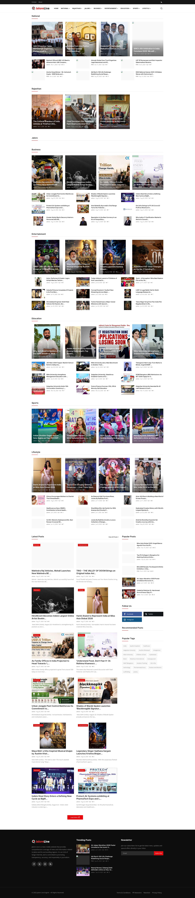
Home (56, 8)
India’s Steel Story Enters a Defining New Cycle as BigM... (148, 195)
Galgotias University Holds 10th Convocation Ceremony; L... (57, 387)
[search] (161, 8)
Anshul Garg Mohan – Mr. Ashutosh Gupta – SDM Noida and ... (58, 73)
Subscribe (158, 853)
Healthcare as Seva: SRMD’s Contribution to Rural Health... (56, 509)
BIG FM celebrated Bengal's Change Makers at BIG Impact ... (114, 486)
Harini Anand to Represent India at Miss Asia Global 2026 (47, 486)
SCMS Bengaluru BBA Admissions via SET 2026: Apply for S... (149, 375)
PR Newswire (137, 893)
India (124, 646)
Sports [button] (135, 8)
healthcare (146, 646)
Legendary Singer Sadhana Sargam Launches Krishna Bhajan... (112, 266)
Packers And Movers (155, 667)
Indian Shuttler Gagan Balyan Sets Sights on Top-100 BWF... (46, 436)
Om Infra (153, 663)
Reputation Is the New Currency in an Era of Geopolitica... (104, 218)
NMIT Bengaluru (128, 663)
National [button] (64, 8)
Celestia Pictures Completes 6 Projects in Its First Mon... (59, 291)
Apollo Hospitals (135, 646)
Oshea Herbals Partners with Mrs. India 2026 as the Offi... (146, 486)
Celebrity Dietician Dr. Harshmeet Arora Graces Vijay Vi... (148, 591)
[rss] (50, 864)
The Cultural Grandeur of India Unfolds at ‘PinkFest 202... (46, 122)
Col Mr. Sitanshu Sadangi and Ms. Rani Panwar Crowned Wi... (59, 521)
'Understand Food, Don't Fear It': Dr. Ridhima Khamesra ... (148, 183)
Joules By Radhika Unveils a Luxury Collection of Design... (103, 521)
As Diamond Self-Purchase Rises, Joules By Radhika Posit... (102, 497)
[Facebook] (34, 864)
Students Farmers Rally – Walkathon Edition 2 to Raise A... (112, 48)
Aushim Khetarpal (144, 650)
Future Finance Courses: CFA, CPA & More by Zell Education (103, 387)
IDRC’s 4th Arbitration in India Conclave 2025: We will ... (147, 50)
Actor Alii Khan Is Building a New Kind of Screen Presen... (149, 497)
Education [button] (125, 8)
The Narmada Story (140, 667)
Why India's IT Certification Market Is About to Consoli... (148, 218)
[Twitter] (39, 864)
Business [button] (97, 8)
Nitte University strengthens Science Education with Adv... (147, 352)
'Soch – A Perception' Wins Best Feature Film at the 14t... (149, 279)
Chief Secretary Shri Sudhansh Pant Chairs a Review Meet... (80, 122)
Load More (74, 817)
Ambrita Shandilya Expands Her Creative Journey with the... (147, 521)
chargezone (156, 650)
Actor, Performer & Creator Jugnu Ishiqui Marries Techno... (58, 279)
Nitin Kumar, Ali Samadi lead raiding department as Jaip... (112, 436)
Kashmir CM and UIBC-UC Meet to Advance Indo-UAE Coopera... (58, 61)
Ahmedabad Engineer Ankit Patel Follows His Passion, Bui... (57, 303)
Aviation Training (142, 663)
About (40, 2)
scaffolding (126, 672)
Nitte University (128, 654)
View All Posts (113, 537)
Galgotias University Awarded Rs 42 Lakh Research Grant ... (148, 387)
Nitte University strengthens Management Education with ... (57, 375)
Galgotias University (129, 650)
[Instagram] (45, 864)
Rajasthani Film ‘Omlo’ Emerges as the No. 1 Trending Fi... (147, 268)
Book (125, 659)
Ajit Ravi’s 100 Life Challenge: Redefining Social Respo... (101, 73)
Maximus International (137, 659)
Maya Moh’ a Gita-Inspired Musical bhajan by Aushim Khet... (78, 266)
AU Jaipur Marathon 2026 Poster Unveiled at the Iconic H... (113, 121)
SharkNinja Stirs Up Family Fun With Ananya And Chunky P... (103, 509)
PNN (135, 54)
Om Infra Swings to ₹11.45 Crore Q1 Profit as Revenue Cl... (148, 206)
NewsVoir (147, 893)
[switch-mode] (161, 2)
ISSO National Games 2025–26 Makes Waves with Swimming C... (149, 73)
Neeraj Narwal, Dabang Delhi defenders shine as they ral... (146, 436)
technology (126, 667)
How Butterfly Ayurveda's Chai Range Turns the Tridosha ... (104, 206)
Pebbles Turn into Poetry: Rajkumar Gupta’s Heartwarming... (78, 48)
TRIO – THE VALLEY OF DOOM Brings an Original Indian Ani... (46, 268)
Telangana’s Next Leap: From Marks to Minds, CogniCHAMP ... (149, 364)
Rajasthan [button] (76, 8)
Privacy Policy (157, 893)
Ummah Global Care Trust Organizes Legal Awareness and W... (103, 61)
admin (35, 54)
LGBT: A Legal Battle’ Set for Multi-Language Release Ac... (147, 291)
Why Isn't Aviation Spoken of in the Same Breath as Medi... (46, 352)
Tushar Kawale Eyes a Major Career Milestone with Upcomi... (103, 303)
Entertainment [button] (111, 8)
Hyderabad (152, 654)
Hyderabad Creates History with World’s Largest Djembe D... (149, 509)
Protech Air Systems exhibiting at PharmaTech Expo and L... (57, 206)
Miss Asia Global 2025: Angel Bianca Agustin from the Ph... (149, 544)
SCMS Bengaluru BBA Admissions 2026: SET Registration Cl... (110, 351)
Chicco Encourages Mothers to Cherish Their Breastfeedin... (60, 497)
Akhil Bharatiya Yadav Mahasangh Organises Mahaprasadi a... (43, 48)
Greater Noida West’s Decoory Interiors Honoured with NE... (59, 218)
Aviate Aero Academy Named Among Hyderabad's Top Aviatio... (79, 351)
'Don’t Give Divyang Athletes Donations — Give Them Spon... (81, 486)
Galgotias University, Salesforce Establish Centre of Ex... (102, 375)
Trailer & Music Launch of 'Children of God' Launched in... (104, 279)
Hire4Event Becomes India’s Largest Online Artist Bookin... (80, 183)
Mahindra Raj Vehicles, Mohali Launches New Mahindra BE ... (46, 183)
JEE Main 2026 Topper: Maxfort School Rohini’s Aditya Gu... (59, 364)
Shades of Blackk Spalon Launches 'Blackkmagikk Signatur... (103, 195)
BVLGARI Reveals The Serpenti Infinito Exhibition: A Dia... (150, 568)
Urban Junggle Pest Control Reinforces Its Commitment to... (59, 195)
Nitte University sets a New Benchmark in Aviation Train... (104, 364)
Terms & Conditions (124, 893)
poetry (136, 672)
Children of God (141, 654)
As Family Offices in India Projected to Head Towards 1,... (113, 183)
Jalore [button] (87, 8)
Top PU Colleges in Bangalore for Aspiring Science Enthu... (148, 556)
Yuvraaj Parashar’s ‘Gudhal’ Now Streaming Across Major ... (102, 291)
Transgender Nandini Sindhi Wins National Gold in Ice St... (79, 436)
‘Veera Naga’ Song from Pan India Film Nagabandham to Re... (149, 303)
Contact (34, 2)
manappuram (151, 659)
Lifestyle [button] (145, 8)
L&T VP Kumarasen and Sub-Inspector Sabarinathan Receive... (149, 61)
